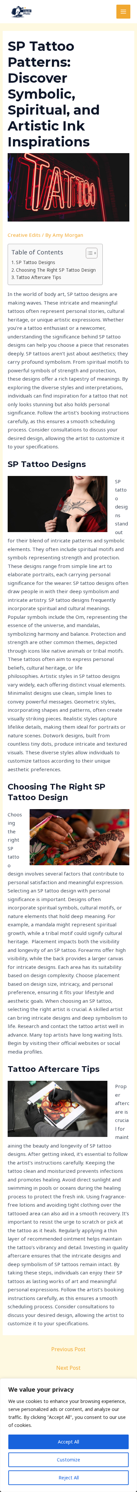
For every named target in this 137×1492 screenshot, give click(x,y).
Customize (68, 1459)
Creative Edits (24, 235)
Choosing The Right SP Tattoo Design (56, 270)
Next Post (68, 1367)
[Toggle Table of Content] (88, 253)
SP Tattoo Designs (35, 262)
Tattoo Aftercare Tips (38, 277)
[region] (68, 1435)
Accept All (68, 1442)
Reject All (69, 1477)
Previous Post (68, 1349)
